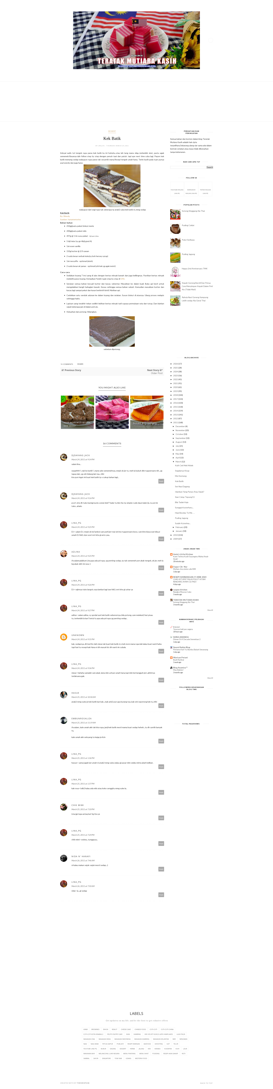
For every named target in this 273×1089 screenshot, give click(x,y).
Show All (210, 610)
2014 (175, 410)
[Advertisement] (136, 101)
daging (113, 1049)
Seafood (147, 1044)
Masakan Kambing (141, 1039)
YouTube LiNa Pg (90, 1049)
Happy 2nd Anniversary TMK (194, 268)
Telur (175, 1044)
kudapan (168, 1049)
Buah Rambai (178, 660)
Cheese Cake (126, 1029)
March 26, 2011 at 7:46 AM (83, 860)
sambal (86, 1058)
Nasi (85, 1044)
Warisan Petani (180, 657)
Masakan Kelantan (161, 1039)
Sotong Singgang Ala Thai (193, 211)
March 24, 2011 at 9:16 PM (83, 498)
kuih (177, 1049)
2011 (175, 422)
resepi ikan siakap (170, 1053)
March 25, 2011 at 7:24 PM (83, 835)
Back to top (206, 1083)
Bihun (105, 1029)
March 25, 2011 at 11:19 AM (84, 722)
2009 (175, 539)
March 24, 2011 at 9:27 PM (83, 610)
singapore (106, 1058)
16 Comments (67, 364)
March (179, 461)
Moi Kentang (181, 476)
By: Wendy (65, 216)
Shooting (159, 1044)
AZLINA (76, 551)
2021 (175, 383)
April (178, 457)
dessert (112, 131)
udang (128, 1058)
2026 (175, 363)
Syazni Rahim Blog (181, 647)
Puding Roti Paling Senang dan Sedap (109, 424)
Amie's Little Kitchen (183, 554)
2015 (175, 407)
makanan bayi (89, 1053)
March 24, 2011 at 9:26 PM (83, 585)
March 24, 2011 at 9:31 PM (83, 639)
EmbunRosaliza (82, 718)
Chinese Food (140, 1029)
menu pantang (129, 1053)
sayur (95, 1058)
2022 (175, 379)
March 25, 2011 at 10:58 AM (84, 697)
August (179, 442)
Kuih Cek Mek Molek (184, 465)
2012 (175, 418)
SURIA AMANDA (181, 637)
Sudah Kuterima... (183, 523)
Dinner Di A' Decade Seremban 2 (186, 639)
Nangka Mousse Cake (182, 592)
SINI (123, 279)
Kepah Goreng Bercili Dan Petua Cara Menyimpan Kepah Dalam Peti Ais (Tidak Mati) (197, 286)
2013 (175, 414)
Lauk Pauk (181, 1034)
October (180, 434)
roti (183, 1053)
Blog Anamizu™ (180, 667)
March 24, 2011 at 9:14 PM (83, 459)
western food (141, 1058)
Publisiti (120, 1044)
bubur (103, 1049)
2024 (175, 371)
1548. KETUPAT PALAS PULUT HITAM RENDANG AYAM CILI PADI (189, 580)
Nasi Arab (95, 1044)
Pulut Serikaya (188, 240)
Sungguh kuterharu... (184, 507)
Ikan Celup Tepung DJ (185, 497)
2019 (175, 391)
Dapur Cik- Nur (180, 566)
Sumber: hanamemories (70, 219)
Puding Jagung (188, 254)
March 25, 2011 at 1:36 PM (83, 758)
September (181, 438)
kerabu (158, 1049)
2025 (175, 367)
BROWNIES (95, 1029)
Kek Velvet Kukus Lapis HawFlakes (159, 1034)
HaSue (75, 693)
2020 (175, 387)
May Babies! (178, 670)
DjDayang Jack (81, 455)
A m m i (176, 627)
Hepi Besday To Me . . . (185, 513)
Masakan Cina (89, 1039)
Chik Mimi (78, 805)
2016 (175, 403)
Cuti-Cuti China (167, 1029)
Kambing (137, 1034)
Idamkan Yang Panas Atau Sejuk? (189, 492)
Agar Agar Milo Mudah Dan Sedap (77, 424)
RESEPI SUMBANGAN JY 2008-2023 (189, 577)
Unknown (78, 635)
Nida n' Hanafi (81, 856)
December (180, 426)
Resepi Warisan (134, 1044)
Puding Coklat (188, 225)
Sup (168, 1044)
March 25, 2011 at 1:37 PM (83, 783)
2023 (175, 375)
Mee (174, 1039)
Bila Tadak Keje (181, 502)
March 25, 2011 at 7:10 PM (83, 809)
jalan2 (141, 1049)
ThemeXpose (83, 1083)
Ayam (85, 1029)
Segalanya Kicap (182, 470)
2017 (175, 399)
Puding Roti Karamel (145, 423)
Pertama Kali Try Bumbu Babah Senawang (190, 649)
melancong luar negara (109, 1053)
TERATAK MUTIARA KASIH (186, 600)
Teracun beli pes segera (183, 629)
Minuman (183, 1039)
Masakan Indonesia (122, 1039)
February (180, 527)
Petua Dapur (107, 1044)
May (178, 454)
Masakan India (105, 1039)
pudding (156, 1053)
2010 (175, 535)
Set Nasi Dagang (182, 486)
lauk (185, 1049)
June (178, 450)
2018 (175, 395)
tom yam (118, 1058)
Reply (161, 481)
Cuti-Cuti (153, 1029)
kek (149, 1049)
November (180, 430)
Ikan (128, 1034)
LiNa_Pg (76, 523)
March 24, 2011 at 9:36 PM (83, 668)
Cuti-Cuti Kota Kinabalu (93, 1034)
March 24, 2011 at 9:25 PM (83, 527)
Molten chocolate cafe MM (184, 569)
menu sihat (144, 1053)
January (179, 531)
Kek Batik (179, 481)
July (177, 446)
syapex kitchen (180, 589)
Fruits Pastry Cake (114, 1034)
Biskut (114, 1029)
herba (132, 1049)
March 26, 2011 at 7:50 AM (83, 886)
